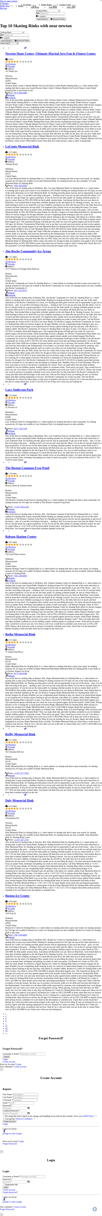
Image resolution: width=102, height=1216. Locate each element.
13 (6, 1031)
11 (6, 1026)
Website (11, 95)
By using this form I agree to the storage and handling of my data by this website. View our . (50, 1116)
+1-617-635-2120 (21, 507)
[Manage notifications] (95, 1209)
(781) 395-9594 (20, 186)
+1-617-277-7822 (21, 773)
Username (8, 1100)
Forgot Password (10, 1144)
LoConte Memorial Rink (22, 146)
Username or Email (11, 1054)
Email (6, 1103)
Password (7, 1105)
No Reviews (10, 64)
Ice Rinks (27, 5)
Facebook (11, 97)
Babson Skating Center (21, 536)
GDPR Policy (88, 1116)
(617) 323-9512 (20, 290)
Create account (9, 1062)
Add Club (71, 7)
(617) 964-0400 (20, 93)
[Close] (101, 0)
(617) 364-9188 (20, 673)
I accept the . (20, 1119)
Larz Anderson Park (19, 389)
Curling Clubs (65, 5)
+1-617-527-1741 (21, 840)
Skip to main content (8, 1)
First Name (8, 1094)
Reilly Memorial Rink (20, 734)
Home (20, 6)
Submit (6, 1057)
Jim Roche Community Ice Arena (28, 251)
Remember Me (11, 1184)
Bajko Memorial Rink (20, 634)
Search (42, 19)
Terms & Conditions (24, 1119)
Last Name (8, 1097)
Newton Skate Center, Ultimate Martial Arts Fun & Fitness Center (50, 53)
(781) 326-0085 (20, 935)
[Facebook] (4, 1131)
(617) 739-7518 (20, 429)
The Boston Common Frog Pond (27, 468)
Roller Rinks (46, 5)
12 (6, 1028)
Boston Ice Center (17, 895)
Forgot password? (10, 1192)
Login (5, 1059)
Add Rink (35, 7)
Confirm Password (11, 1111)
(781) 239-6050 (20, 576)
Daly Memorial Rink (19, 800)
